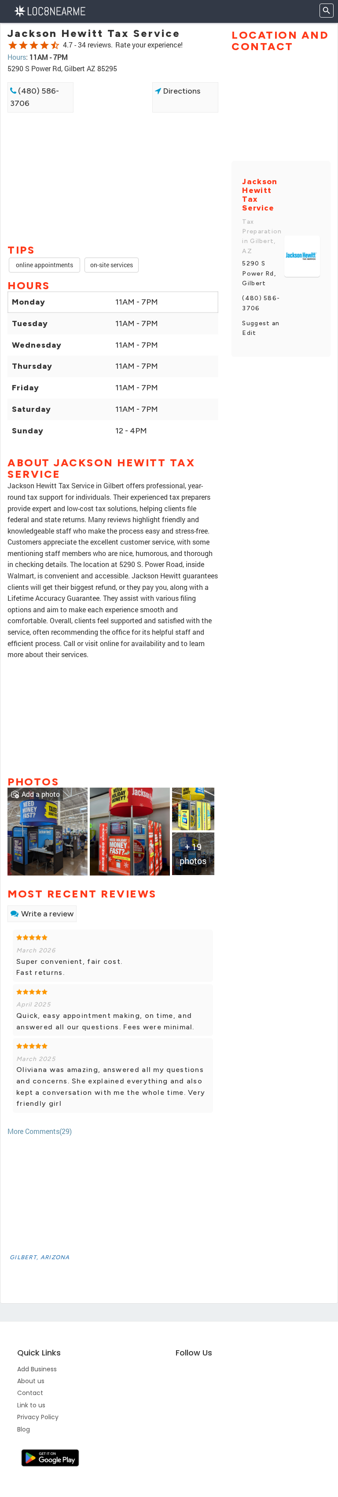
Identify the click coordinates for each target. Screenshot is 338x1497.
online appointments (44, 265)
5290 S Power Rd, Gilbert (259, 273)
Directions (180, 91)
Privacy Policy (38, 1417)
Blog (23, 1429)
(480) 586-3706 (34, 97)
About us (30, 1381)
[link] (47, 830)
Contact (30, 1392)
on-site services (111, 265)
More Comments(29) (39, 1131)
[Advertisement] (112, 144)
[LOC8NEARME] (49, 10)
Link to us (31, 1405)
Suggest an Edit (260, 328)
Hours (16, 57)
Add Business (37, 1369)
